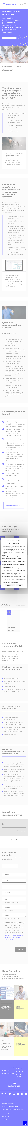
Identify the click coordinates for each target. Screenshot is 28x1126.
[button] (25, 1123)
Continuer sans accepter (13, 540)
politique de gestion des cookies (10, 582)
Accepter (20, 585)
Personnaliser (10, 585)
